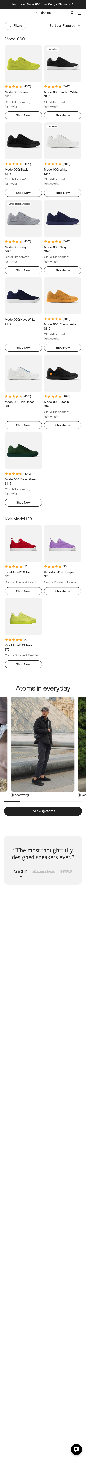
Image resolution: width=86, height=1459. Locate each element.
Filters (18, 25)
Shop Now (23, 115)
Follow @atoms (43, 810)
